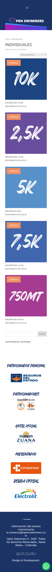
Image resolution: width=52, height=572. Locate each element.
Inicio (7, 39)
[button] (46, 566)
